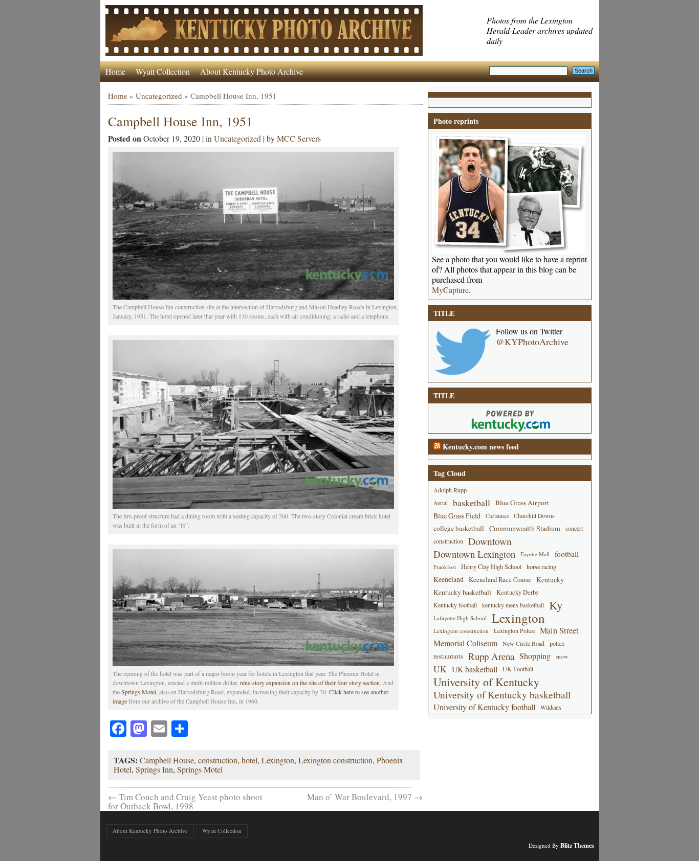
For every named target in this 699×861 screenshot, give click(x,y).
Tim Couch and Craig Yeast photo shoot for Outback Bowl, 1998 (185, 801)
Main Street (559, 630)
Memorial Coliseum (465, 643)
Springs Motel (200, 769)
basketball (471, 502)
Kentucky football (455, 605)
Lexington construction (335, 760)
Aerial (440, 503)
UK (440, 669)
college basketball (458, 528)
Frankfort (444, 567)
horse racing (541, 566)
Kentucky (550, 579)
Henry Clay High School (491, 566)
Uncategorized (159, 95)
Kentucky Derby (517, 592)
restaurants (448, 656)
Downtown (490, 541)
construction (217, 760)
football (567, 554)
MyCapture (450, 290)
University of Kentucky (486, 681)
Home (115, 71)
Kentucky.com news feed (481, 446)
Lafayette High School (460, 618)
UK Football (518, 669)
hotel (249, 760)
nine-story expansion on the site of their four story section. (310, 682)
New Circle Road (523, 643)
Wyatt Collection (163, 71)
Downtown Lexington (474, 554)
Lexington (277, 760)
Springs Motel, (139, 692)
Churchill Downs (534, 515)
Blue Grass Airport (522, 502)
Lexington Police (514, 630)
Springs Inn (154, 769)
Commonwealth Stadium (524, 528)
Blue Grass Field (456, 515)
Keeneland (448, 579)
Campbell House (167, 760)
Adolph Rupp (450, 490)
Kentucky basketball (462, 592)
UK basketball (474, 669)
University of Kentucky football (484, 707)
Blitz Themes (577, 845)
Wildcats (550, 707)
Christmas (497, 515)
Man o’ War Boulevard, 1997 (365, 797)
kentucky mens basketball (513, 605)
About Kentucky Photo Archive (251, 71)
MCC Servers (299, 138)
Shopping (535, 656)
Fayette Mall (535, 554)
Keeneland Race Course (500, 579)
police (557, 643)
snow (562, 656)
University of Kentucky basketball (502, 694)
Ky (555, 605)
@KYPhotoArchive (532, 341)
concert (574, 528)
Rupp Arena (491, 656)
